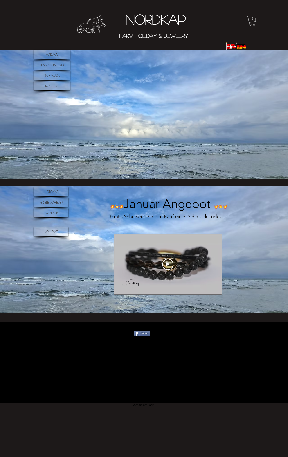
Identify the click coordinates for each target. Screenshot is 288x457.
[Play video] (167, 264)
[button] (252, 21)
